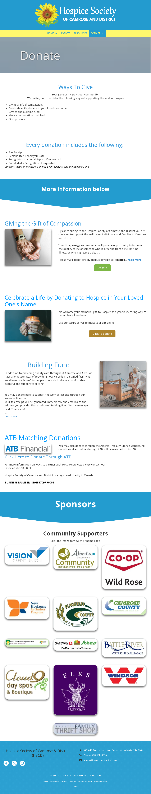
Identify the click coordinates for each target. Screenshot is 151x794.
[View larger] (28, 247)
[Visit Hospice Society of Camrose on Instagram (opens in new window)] (22, 763)
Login (75, 786)
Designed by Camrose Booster (98, 781)
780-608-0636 (99, 755)
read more (135, 259)
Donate (102, 268)
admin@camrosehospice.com (100, 760)
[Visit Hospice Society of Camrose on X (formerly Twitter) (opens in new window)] (14, 763)
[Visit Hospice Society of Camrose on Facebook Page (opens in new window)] (6, 763)
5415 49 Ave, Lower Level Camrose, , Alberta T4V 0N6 (113, 750)
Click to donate (102, 333)
